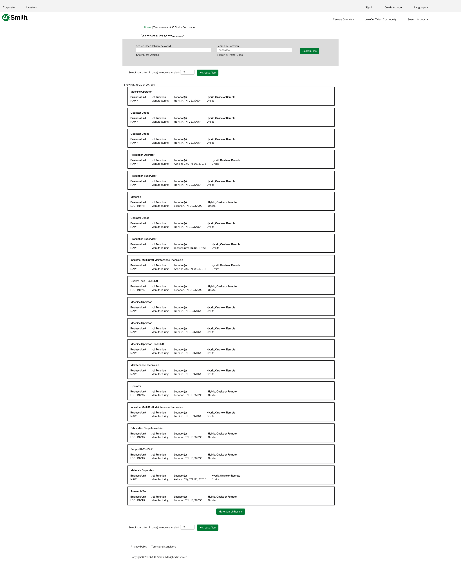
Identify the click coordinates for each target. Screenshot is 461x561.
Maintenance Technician (145, 365)
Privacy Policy (139, 546)
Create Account (393, 7)
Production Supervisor (143, 238)
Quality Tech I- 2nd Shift (144, 280)
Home (147, 27)
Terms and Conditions (163, 546)
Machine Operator (141, 91)
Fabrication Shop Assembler (147, 428)
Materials (136, 196)
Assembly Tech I (140, 491)
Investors (31, 7)
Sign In (369, 7)
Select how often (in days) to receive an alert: (154, 72)
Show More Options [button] (147, 54)
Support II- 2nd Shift (142, 449)
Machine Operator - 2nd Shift (147, 343)
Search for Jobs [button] (417, 19)
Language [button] (420, 7)
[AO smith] (15, 17)
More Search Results (231, 511)
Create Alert (209, 72)
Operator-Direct (140, 112)
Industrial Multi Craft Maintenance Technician (157, 259)
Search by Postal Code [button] (230, 54)
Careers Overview (343, 19)
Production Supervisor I (144, 175)
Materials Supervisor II (143, 470)
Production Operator (142, 154)
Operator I (136, 386)
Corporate (9, 7)
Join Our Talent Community (380, 19)
